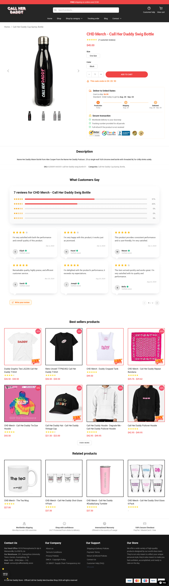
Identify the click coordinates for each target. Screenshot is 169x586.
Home (7, 27)
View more (84, 443)
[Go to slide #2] (43, 116)
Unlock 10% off (5, 574)
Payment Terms (93, 552)
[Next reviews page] (157, 303)
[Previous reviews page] (144, 303)
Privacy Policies (52, 556)
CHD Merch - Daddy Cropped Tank (102, 369)
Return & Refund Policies (97, 556)
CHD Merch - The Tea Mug (16, 500)
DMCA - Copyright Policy (56, 559)
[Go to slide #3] (57, 116)
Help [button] (164, 583)
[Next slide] (78, 71)
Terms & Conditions (54, 552)
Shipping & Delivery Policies (98, 548)
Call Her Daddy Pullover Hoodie (142, 425)
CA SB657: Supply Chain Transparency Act (63, 563)
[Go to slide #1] (29, 116)
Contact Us (91, 559)
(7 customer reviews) (106, 40)
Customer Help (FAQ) (95, 563)
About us (49, 548)
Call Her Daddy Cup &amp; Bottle (28, 27)
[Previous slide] (8, 71)
